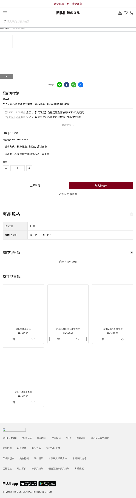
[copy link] (80, 84)
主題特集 (56, 438)
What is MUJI (10, 438)
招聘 (68, 438)
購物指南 (41, 438)
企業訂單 (80, 438)
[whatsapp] (73, 84)
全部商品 (5, 27)
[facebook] (66, 84)
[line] (59, 84)
